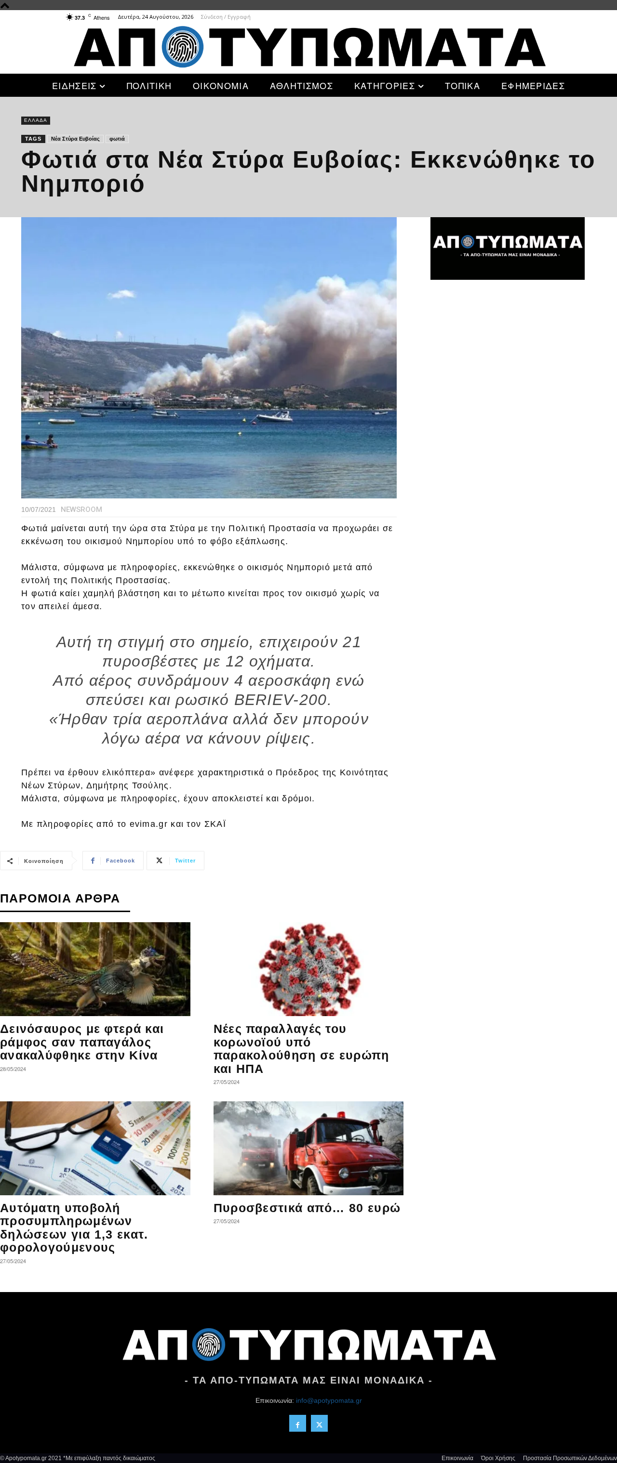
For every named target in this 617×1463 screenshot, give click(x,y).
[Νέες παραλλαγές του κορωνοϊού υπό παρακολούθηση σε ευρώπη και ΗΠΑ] (309, 969)
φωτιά (117, 139)
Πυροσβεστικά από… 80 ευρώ (307, 1208)
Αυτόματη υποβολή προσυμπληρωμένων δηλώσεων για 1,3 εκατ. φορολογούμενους (74, 1227)
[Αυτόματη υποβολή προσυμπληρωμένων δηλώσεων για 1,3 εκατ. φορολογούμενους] (95, 1148)
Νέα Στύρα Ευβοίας (75, 139)
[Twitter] (319, 1423)
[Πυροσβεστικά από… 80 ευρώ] (309, 1148)
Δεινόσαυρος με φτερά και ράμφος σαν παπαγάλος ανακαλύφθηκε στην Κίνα (82, 1042)
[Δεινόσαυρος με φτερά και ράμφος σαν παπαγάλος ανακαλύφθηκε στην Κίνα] (95, 969)
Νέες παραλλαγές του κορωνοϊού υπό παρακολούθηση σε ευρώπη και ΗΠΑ (301, 1048)
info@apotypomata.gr (329, 1400)
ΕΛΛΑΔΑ (35, 120)
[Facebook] (297, 1423)
